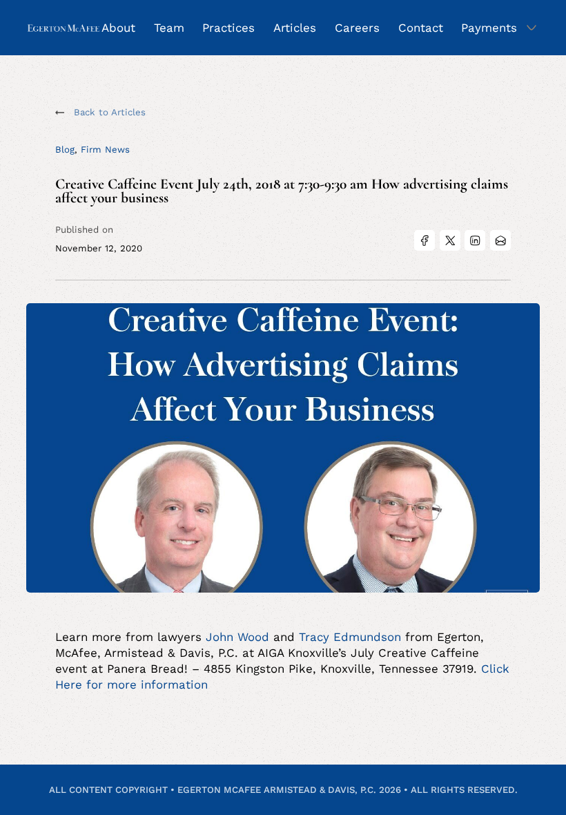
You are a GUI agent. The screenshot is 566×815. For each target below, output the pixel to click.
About (118, 28)
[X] (450, 240)
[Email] (500, 240)
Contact (420, 28)
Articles (294, 28)
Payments (489, 28)
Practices (228, 28)
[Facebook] (424, 240)
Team (169, 28)
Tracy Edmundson (350, 637)
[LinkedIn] (475, 240)
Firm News (105, 149)
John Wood (237, 637)
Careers (357, 28)
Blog (65, 149)
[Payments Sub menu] (531, 27)
